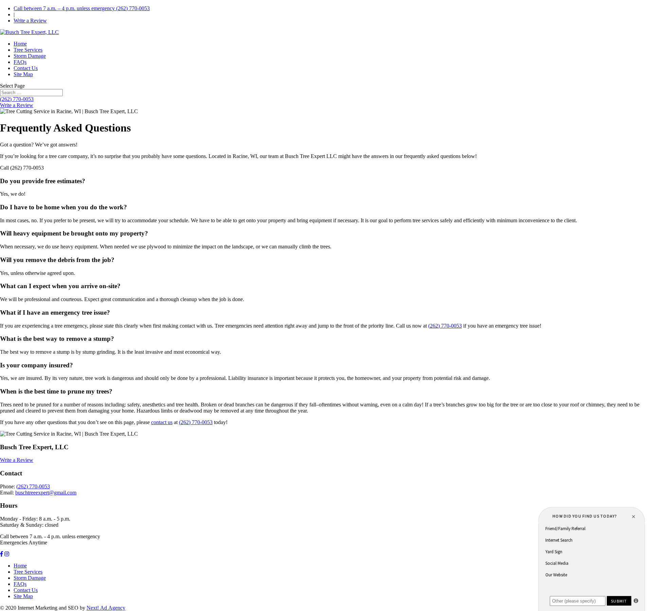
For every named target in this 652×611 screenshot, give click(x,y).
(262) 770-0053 (17, 99)
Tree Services (28, 50)
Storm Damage (30, 56)
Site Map (23, 74)
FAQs (20, 62)
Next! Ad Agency (106, 608)
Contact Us (26, 68)
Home (20, 44)
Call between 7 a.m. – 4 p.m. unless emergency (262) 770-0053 (82, 8)
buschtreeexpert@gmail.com (45, 492)
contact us (162, 422)
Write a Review (30, 20)
